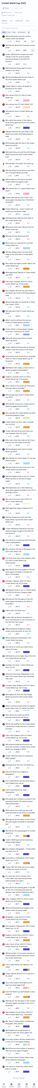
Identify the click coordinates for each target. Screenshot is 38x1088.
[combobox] (19, 28)
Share (7, 8)
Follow (16, 8)
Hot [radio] (9, 32)
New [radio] (14, 32)
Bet (33, 41)
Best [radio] (4, 32)
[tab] (5, 21)
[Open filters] (28, 32)
